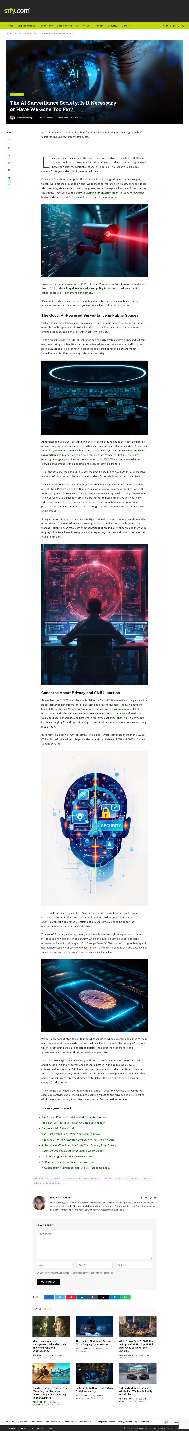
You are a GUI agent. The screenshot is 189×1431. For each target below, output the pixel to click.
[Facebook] (9, 140)
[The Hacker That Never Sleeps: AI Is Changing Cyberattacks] (94, 1326)
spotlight (146, 1178)
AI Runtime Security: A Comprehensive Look (68, 1162)
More (124, 25)
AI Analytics (17, 95)
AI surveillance (41, 1178)
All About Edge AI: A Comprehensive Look (67, 1156)
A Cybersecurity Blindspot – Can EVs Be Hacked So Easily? (77, 1167)
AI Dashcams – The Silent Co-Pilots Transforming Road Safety (79, 1145)
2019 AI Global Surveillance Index (97, 192)
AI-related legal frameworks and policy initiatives (86, 288)
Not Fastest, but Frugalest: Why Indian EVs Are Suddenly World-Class (135, 1391)
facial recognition (72, 1178)
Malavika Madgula (27, 118)
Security (112, 25)
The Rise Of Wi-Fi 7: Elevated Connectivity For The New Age (78, 1139)
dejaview (56, 1178)
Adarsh (99, 1349)
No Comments (47, 118)
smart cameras (127, 450)
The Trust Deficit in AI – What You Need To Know (71, 1133)
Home (10, 25)
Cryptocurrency (26, 25)
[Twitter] (9, 148)
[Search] (183, 26)
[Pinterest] (9, 163)
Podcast (98, 25)
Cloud (86, 25)
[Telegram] (9, 178)
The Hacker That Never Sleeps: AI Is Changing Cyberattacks (94, 1343)
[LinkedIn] (9, 155)
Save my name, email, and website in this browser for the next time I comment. (76, 1273)
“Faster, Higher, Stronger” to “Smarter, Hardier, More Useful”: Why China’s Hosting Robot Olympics (49, 1393)
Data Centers (64, 25)
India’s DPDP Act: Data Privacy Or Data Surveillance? (73, 1122)
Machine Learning (92, 1178)
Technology (46, 25)
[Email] (9, 170)
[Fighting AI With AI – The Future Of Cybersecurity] (94, 1373)
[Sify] (17, 11)
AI (77, 25)
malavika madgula (112, 1178)
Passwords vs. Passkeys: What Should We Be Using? (73, 1150)
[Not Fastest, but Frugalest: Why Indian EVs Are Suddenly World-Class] (138, 1373)
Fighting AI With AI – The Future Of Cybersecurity (94, 1390)
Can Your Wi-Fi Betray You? (58, 1128)
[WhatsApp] (9, 185)
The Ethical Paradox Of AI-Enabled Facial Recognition (74, 1117)
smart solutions (65, 450)
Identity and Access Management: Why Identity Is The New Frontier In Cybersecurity (49, 1346)
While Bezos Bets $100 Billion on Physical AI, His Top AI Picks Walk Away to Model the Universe (137, 1346)
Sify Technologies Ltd (144, 1428)
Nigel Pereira (144, 1355)
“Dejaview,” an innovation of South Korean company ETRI (103, 709)
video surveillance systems (47, 1183)
